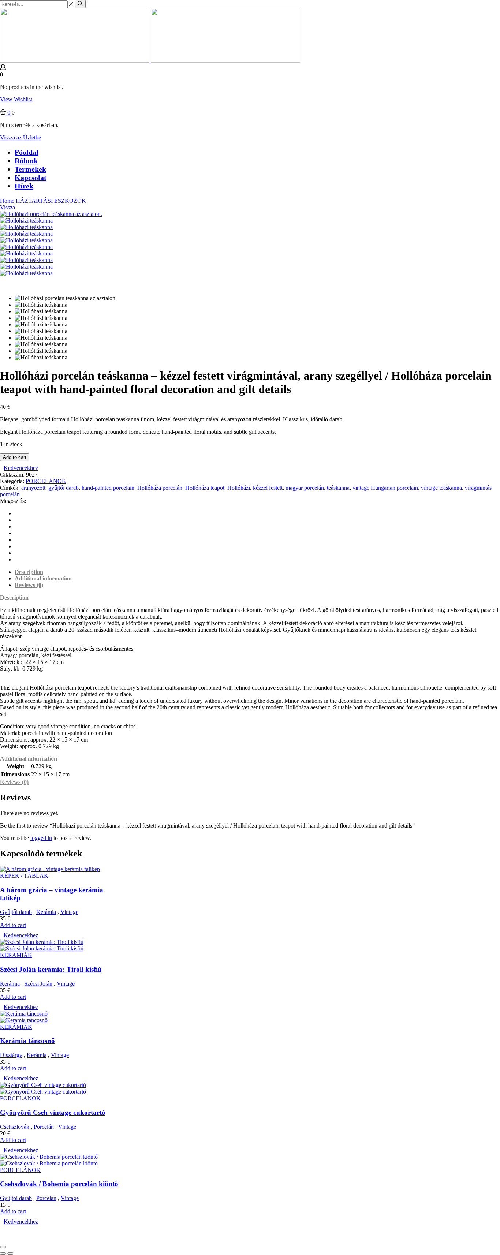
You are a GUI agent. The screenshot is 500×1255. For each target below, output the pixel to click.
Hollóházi (238, 488)
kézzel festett (268, 488)
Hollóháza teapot (204, 488)
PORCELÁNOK (46, 481)
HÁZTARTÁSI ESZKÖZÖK (51, 201)
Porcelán (44, 1127)
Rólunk (26, 161)
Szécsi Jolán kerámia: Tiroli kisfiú (51, 969)
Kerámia (46, 912)
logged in (41, 838)
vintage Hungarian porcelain (385, 488)
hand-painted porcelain (108, 488)
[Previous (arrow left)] (3, 1253)
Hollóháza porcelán (159, 488)
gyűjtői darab (63, 488)
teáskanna (338, 488)
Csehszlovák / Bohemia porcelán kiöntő (59, 1184)
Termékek (30, 169)
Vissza (7, 207)
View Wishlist (16, 99)
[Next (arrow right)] (10, 1253)
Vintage (69, 912)
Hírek (24, 186)
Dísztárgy (11, 1055)
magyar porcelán (305, 488)
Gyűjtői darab (16, 912)
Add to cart (14, 457)
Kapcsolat (30, 177)
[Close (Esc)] (3, 1247)
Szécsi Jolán (38, 984)
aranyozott (33, 488)
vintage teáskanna (441, 488)
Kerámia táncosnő (27, 1041)
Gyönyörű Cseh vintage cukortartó (52, 1112)
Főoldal (26, 152)
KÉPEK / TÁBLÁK (24, 876)
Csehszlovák (14, 1127)
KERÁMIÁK (16, 955)
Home (7, 201)
